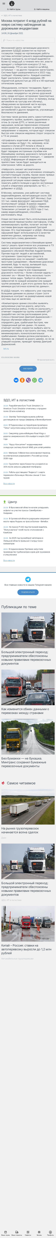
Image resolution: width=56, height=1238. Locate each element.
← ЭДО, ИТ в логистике (11, 15)
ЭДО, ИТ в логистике (11, 900)
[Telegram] (40, 380)
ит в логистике (7, 357)
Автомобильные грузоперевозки (17, 958)
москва (16, 357)
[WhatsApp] (34, 380)
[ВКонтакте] (16, 380)
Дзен (3, 837)
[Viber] (28, 380)
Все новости (9, 483)
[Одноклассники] (22, 380)
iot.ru (6, 348)
